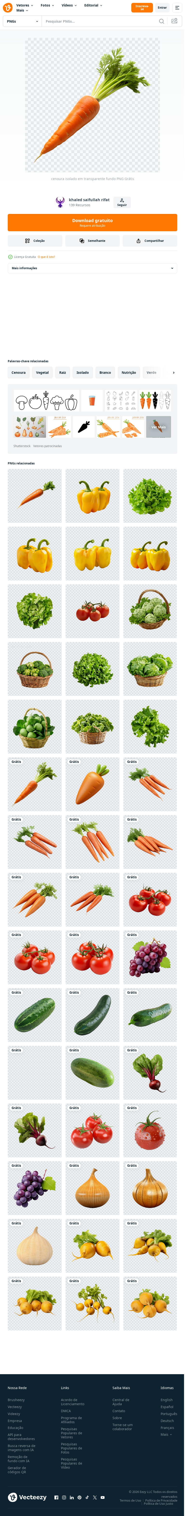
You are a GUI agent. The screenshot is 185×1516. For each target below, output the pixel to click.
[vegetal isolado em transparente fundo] (92, 496)
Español (163, 1406)
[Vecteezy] (8, 7)
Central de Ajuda (119, 1401)
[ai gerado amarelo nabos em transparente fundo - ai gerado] (92, 1246)
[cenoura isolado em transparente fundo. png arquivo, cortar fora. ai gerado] (35, 496)
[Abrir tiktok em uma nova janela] (87, 1497)
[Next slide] (166, 372)
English (163, 1399)
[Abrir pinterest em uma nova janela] (79, 1497)
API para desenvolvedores (21, 1436)
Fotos (45, 5)
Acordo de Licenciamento (71, 1401)
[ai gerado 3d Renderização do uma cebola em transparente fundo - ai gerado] (92, 1188)
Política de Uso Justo (155, 1503)
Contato (117, 1411)
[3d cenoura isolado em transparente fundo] (92, 784)
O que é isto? (46, 257)
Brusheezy (16, 1399)
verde (151, 372)
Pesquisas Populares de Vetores (70, 1433)
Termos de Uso (127, 1500)
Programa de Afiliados (70, 1420)
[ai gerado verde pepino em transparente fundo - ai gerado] (35, 1015)
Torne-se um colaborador (121, 1426)
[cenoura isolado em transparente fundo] (35, 784)
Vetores (22, 5)
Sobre (115, 1418)
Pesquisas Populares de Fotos (70, 1448)
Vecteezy (15, 1406)
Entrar (162, 8)
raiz (62, 372)
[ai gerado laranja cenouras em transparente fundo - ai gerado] (150, 784)
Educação (15, 1427)
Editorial (91, 5)
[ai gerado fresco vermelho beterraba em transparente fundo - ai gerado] (150, 1073)
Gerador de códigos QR (17, 1470)
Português (165, 1413)
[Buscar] (162, 21)
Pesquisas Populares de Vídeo (70, 1463)
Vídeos (67, 5)
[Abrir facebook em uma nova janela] (56, 1497)
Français (164, 1427)
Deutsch (163, 1420)
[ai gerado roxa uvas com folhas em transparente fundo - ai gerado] (150, 957)
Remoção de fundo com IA (18, 1458)
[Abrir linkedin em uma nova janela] (72, 1497)
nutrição (129, 372)
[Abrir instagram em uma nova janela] (64, 1497)
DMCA (65, 1411)
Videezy (14, 1413)
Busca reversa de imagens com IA (21, 1447)
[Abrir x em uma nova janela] (95, 1497)
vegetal (42, 372)
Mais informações (24, 268)
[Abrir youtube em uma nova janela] (103, 1497)
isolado (83, 372)
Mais (20, 10)
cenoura (19, 372)
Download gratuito (92, 223)
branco (105, 372)
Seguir (122, 205)
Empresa (15, 1420)
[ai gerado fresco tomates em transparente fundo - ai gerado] (150, 900)
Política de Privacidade (158, 1500)
